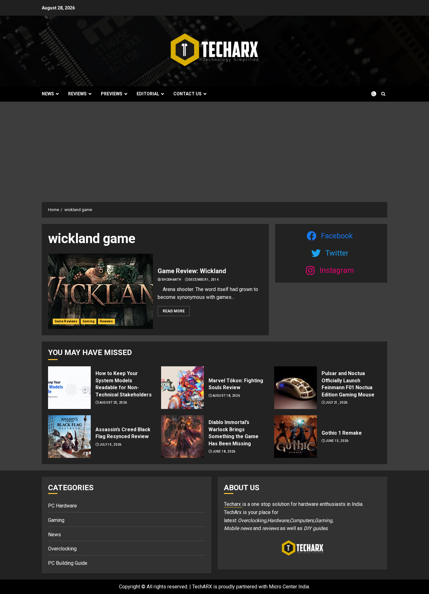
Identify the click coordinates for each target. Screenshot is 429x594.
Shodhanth (171, 279)
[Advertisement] (214, 149)
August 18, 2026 (226, 395)
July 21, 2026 (337, 402)
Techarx (233, 504)
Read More (174, 311)
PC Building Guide (67, 563)
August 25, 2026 (113, 402)
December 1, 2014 (204, 279)
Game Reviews (66, 321)
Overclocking (62, 549)
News (48, 93)
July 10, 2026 (111, 444)
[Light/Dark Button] (370, 94)
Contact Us (187, 93)
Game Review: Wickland (192, 271)
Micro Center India (289, 587)
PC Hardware (62, 506)
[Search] (383, 94)
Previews (111, 93)
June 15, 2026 (337, 441)
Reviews (77, 93)
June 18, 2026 (224, 451)
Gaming (89, 321)
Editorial (148, 93)
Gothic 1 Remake (342, 433)
